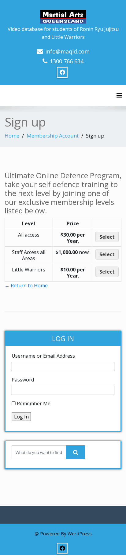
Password (23, 379)
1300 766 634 (66, 61)
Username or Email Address (43, 355)
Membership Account (53, 135)
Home (12, 135)
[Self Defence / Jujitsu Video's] (63, 13)
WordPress (80, 533)
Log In (21, 416)
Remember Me (33, 403)
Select (107, 237)
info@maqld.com (67, 51)
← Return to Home (26, 285)
